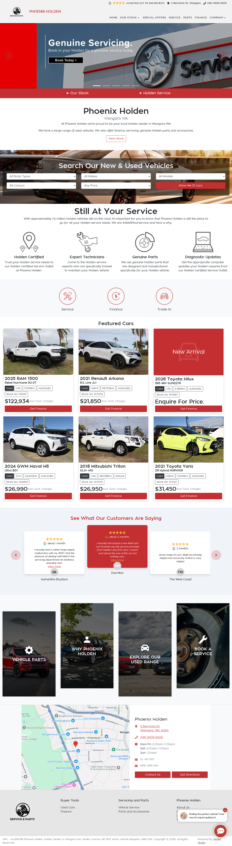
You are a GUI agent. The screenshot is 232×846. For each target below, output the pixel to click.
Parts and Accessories (134, 811)
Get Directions (190, 774)
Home (113, 17)
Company (216, 17)
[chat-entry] (220, 831)
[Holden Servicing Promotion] (116, 55)
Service (175, 17)
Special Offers (154, 17)
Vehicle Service (129, 807)
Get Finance (38, 408)
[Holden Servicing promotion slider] (97, 85)
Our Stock (128, 17)
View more (54, 566)
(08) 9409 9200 (217, 3)
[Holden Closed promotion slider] (135, 85)
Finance (201, 17)
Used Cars (68, 807)
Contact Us (152, 774)
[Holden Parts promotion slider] (106, 85)
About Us (183, 807)
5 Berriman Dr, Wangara (186, 3)
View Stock (116, 138)
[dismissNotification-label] (225, 810)
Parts (187, 17)
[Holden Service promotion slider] (116, 85)
